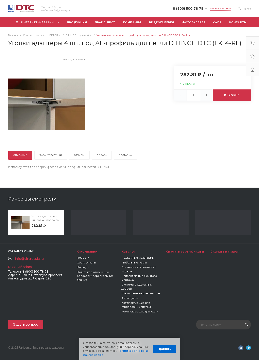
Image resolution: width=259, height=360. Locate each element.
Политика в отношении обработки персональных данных (95, 275)
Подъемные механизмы (137, 257)
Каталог (128, 251)
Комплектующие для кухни (139, 311)
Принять (164, 349)
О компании (87, 251)
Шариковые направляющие (140, 293)
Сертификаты (86, 262)
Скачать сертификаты (185, 251)
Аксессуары (129, 298)
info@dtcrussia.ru (29, 259)
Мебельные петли (134, 262)
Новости (83, 257)
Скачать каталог (224, 251)
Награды (83, 267)
